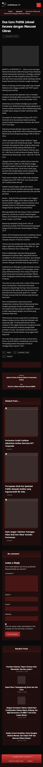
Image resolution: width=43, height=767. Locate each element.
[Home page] (4, 11)
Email (7, 604)
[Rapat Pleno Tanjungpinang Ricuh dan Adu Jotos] (22, 680)
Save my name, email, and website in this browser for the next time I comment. (20, 627)
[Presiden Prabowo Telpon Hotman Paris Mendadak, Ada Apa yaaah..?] (22, 659)
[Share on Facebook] (12, 364)
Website (8, 614)
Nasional (9, 356)
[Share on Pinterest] (19, 364)
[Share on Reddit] (23, 364)
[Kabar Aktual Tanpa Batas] (4, 4)
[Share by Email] (31, 364)
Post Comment (12, 634)
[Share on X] (15, 364)
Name (8, 595)
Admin (9, 352)
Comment (9, 573)
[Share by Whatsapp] (27, 364)
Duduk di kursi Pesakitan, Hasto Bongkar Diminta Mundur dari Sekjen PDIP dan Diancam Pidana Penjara (21, 735)
